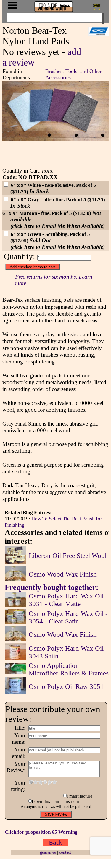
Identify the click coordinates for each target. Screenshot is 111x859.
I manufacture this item (78, 798)
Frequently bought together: (52, 587)
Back (55, 842)
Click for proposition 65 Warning (41, 832)
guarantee (48, 852)
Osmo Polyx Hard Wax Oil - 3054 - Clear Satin (68, 617)
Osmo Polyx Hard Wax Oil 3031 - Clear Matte (66, 600)
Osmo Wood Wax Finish (63, 574)
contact (65, 852)
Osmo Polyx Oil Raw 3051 (66, 686)
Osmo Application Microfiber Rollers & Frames (69, 669)
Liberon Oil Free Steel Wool (68, 555)
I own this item (45, 801)
